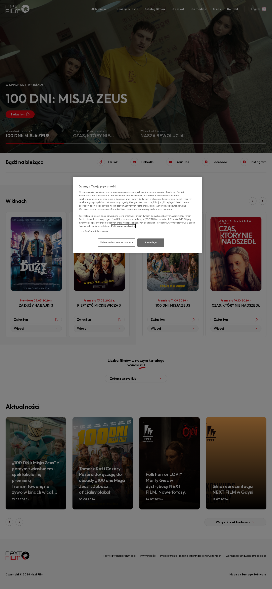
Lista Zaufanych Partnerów (94, 231)
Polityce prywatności (123, 226)
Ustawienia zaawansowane (116, 242)
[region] (137, 215)
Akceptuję (151, 242)
